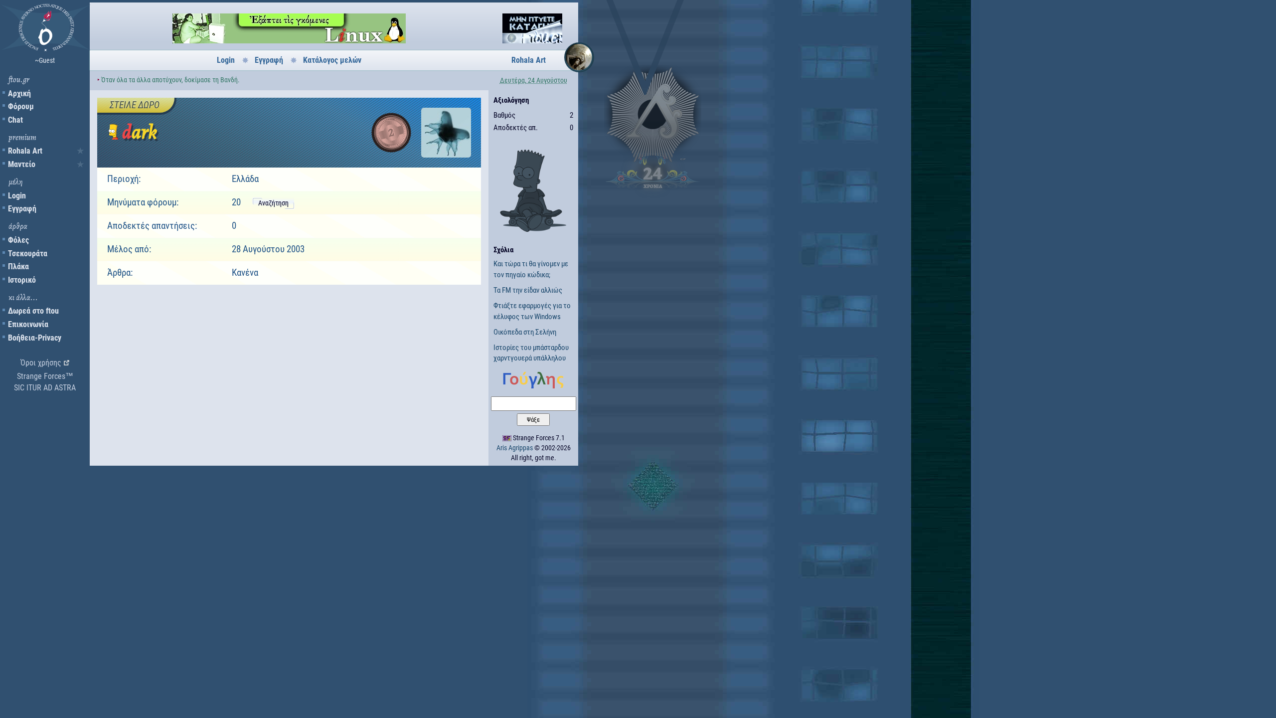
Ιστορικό (22, 280)
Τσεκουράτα (27, 253)
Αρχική (19, 93)
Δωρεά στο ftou (33, 311)
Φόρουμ (21, 106)
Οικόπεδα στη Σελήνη (524, 332)
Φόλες (18, 240)
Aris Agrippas (514, 448)
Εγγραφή (22, 208)
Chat (15, 120)
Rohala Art (25, 151)
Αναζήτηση (273, 203)
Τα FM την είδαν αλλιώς (527, 290)
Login (17, 195)
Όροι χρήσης (40, 362)
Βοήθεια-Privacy (34, 338)
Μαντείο (21, 164)
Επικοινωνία (28, 324)
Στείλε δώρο (135, 105)
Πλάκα (18, 266)
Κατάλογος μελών (332, 60)
